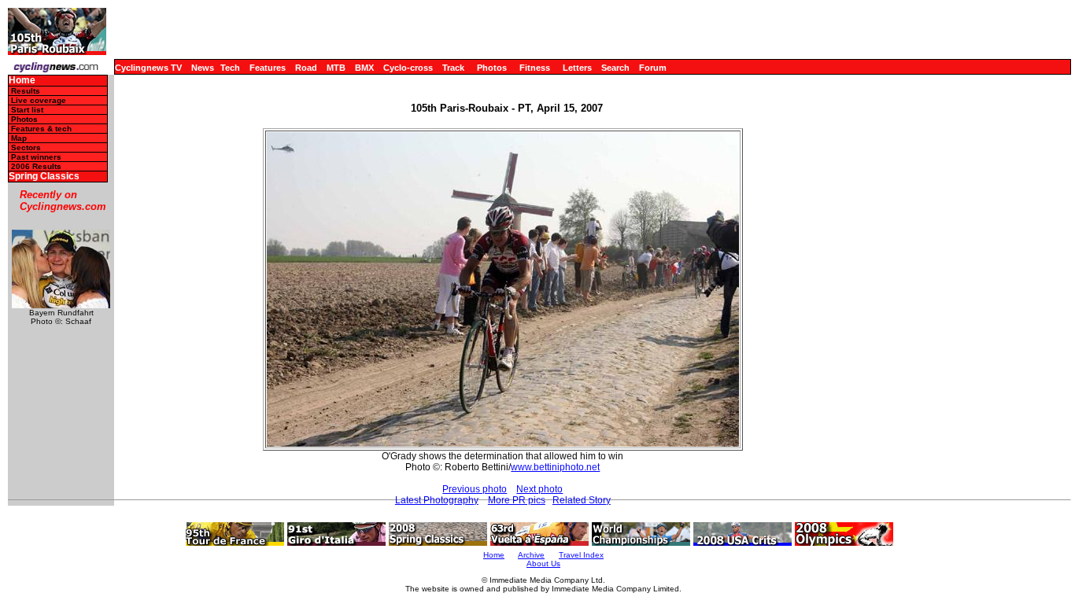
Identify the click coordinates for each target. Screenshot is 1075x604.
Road (306, 67)
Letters (577, 67)
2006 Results (36, 166)
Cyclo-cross (408, 67)
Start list (27, 109)
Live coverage (38, 100)
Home (22, 81)
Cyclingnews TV (148, 67)
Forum (653, 67)
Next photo (539, 489)
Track (453, 67)
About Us (543, 563)
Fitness (534, 67)
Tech (230, 67)
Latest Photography (436, 500)
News (202, 67)
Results (25, 91)
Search (615, 67)
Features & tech (41, 128)
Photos (492, 67)
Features (267, 67)
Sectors (26, 147)
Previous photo (474, 489)
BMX (364, 67)
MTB (336, 67)
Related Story (581, 500)
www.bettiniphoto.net (555, 467)
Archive (531, 555)
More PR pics (516, 500)
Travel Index (581, 555)
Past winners (36, 157)
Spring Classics (44, 176)
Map (19, 138)
